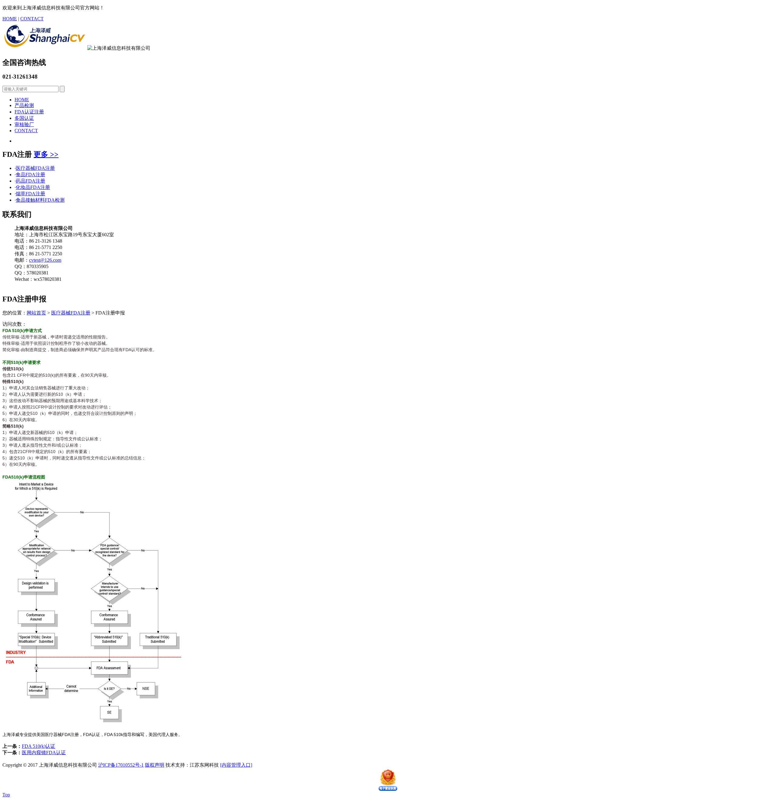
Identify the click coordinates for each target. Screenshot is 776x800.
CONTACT (32, 18)
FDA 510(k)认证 (38, 746)
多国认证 (24, 118)
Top (6, 794)
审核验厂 (24, 124)
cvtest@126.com (45, 260)
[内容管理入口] (236, 765)
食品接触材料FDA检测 (40, 200)
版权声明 (154, 765)
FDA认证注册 (29, 111)
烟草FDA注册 (30, 193)
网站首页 (36, 312)
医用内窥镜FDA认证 (44, 752)
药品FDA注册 (30, 180)
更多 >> (46, 154)
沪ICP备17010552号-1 (121, 765)
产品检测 (24, 105)
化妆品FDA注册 (33, 187)
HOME (9, 18)
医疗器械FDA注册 (35, 168)
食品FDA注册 (30, 174)
